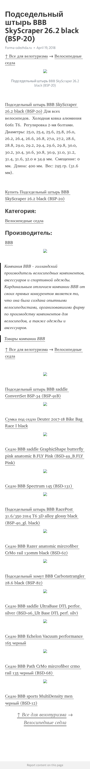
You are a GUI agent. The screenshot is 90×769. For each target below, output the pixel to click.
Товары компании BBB (24, 338)
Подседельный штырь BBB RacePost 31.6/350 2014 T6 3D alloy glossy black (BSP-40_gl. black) (41, 516)
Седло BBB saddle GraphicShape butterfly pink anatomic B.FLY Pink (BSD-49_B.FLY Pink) (44, 455)
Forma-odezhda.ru (18, 48)
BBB (9, 242)
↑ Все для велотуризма (26, 56)
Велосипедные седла (24, 220)
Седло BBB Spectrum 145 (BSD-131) (39, 486)
